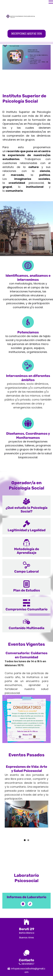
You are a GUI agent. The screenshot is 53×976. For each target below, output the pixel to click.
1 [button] (25, 840)
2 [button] (28, 840)
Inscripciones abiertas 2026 (26, 33)
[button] (26, 505)
